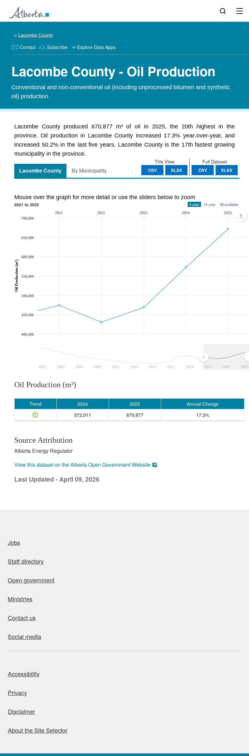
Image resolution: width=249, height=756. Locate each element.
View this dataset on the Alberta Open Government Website (82, 464)
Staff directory (26, 561)
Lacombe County (35, 35)
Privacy (17, 692)
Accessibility (24, 673)
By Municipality (89, 170)
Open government (31, 580)
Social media (24, 636)
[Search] (222, 10)
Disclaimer (21, 711)
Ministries (20, 598)
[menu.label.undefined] (241, 216)
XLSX (226, 170)
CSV (202, 170)
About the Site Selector (37, 730)
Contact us (22, 617)
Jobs (14, 542)
